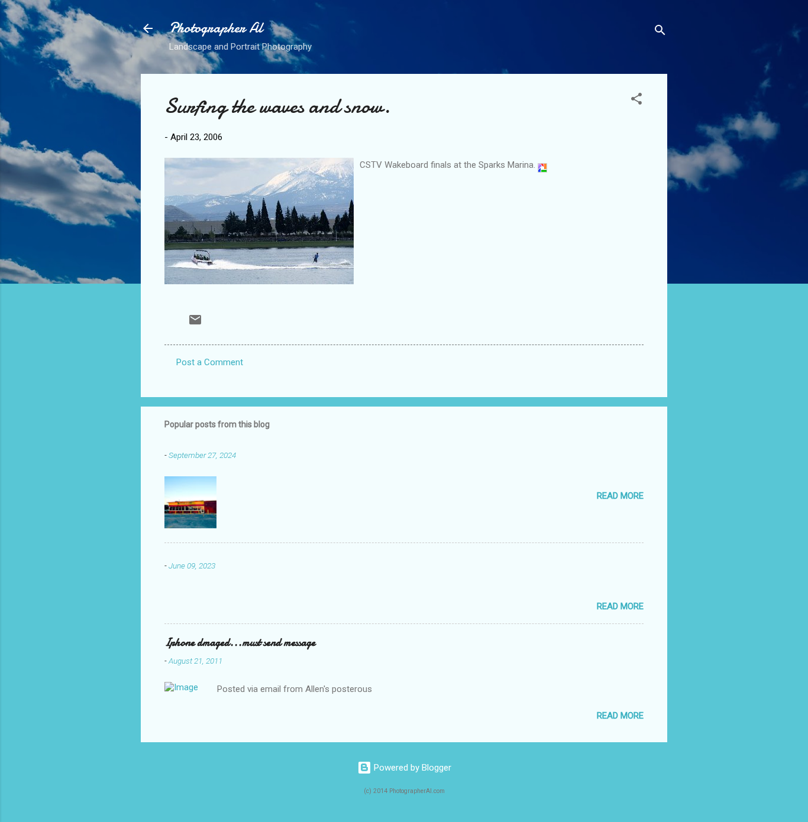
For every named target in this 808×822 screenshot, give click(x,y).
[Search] (660, 32)
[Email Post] (195, 324)
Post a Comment (209, 362)
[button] (636, 101)
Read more (620, 495)
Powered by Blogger (411, 767)
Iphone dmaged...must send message (239, 642)
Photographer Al (216, 28)
